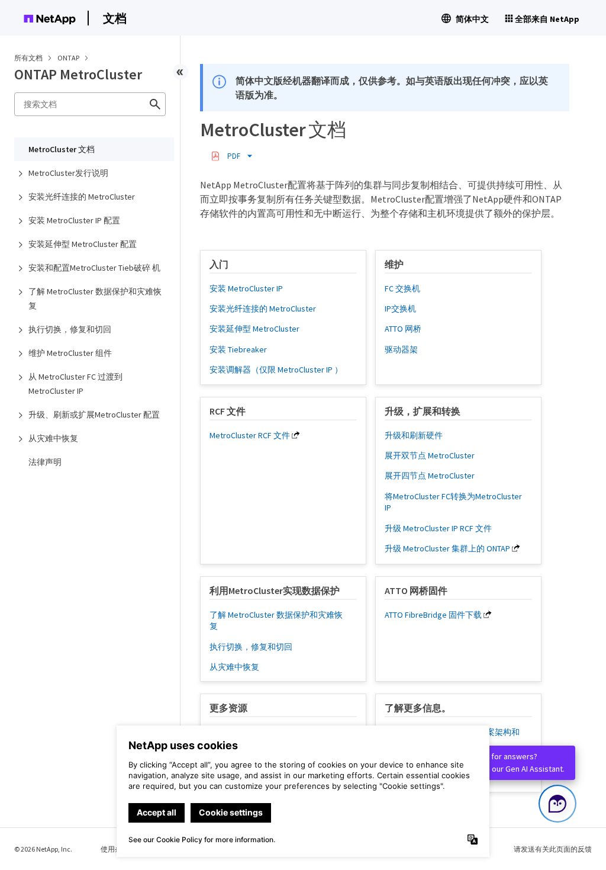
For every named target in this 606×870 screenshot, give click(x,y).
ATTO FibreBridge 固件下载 (433, 614)
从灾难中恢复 (53, 438)
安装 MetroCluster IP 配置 (74, 220)
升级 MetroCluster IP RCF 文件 (438, 528)
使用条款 (115, 849)
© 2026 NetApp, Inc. (43, 849)
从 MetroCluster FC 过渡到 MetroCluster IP (75, 383)
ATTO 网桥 (403, 328)
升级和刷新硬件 (414, 435)
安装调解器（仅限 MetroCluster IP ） (276, 369)
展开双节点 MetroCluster (430, 455)
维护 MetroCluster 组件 (70, 353)
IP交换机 (400, 308)
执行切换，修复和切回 (69, 329)
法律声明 (45, 462)
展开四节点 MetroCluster (430, 475)
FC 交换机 (402, 288)
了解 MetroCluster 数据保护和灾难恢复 (95, 298)
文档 (115, 18)
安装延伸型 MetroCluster (254, 328)
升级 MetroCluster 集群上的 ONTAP (447, 548)
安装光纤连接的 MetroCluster (81, 196)
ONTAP (68, 57)
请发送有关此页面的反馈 (553, 849)
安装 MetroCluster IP (246, 288)
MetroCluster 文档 (61, 149)
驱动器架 (401, 349)
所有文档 (28, 57)
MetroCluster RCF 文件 (249, 435)
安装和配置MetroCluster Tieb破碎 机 (94, 267)
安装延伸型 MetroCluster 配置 (82, 244)
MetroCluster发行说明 (68, 173)
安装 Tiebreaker (238, 349)
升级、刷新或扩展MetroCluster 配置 (94, 414)
